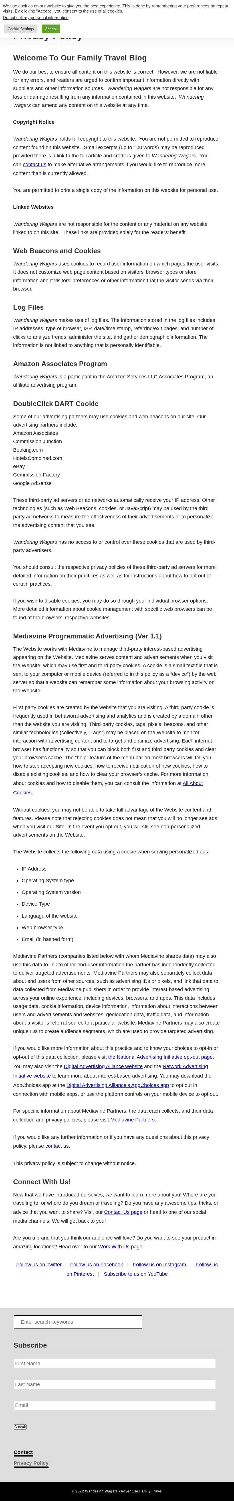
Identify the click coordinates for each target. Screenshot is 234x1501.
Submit (20, 1427)
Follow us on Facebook (96, 1264)
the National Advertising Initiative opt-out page (160, 1057)
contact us (34, 164)
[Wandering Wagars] (116, 13)
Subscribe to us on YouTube (136, 1274)
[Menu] (9, 13)
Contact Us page (123, 1212)
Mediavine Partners (132, 1120)
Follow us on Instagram (159, 1264)
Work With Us (114, 1247)
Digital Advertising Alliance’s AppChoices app (117, 1085)
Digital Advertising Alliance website (103, 1066)
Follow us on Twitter (39, 1264)
